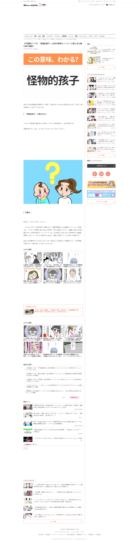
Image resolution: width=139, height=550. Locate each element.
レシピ (87, 1)
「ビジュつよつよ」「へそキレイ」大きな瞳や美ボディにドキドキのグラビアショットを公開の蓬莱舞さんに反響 (54, 386)
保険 (43, 36)
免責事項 (91, 534)
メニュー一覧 (112, 1)
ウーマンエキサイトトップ (97, 4)
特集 (88, 44)
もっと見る (53, 521)
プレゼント (105, 1)
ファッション (83, 36)
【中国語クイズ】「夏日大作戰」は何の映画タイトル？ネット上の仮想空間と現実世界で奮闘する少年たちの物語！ (54, 374)
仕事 (35, 36)
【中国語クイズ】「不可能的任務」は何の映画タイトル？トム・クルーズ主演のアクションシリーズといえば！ (54, 368)
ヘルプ (82, 532)
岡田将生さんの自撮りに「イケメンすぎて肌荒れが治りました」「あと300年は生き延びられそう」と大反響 (53, 391)
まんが (97, 1)
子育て (79, 1)
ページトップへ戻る (101, 201)
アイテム (57, 36)
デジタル (102, 36)
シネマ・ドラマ (93, 36)
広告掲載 (98, 534)
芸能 (76, 36)
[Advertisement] (69, 20)
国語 (25, 448)
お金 (39, 36)
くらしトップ (28, 36)
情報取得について (81, 534)
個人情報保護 (71, 534)
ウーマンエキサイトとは (62, 532)
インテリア (49, 36)
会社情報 (41, 534)
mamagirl (35, 49)
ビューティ (92, 1)
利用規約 (48, 534)
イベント (70, 36)
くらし (83, 1)
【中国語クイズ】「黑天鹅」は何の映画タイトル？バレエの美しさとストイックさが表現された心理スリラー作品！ (54, 380)
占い (101, 1)
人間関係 (64, 36)
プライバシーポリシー (58, 534)
